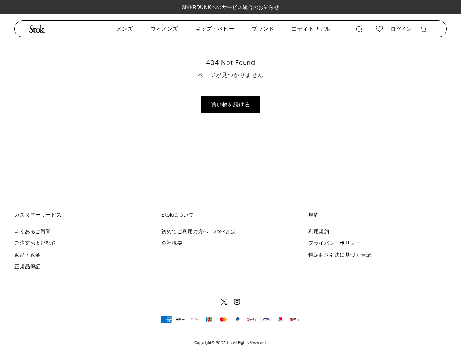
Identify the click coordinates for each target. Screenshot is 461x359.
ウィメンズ (164, 28)
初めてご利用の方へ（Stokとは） (201, 231)
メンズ (124, 28)
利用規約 (318, 231)
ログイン (401, 29)
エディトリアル (311, 28)
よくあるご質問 (32, 231)
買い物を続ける (230, 104)
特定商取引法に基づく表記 (339, 255)
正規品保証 (27, 266)
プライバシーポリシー (334, 243)
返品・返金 (27, 255)
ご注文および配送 (35, 243)
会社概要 (171, 243)
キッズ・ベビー (215, 28)
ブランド (263, 28)
